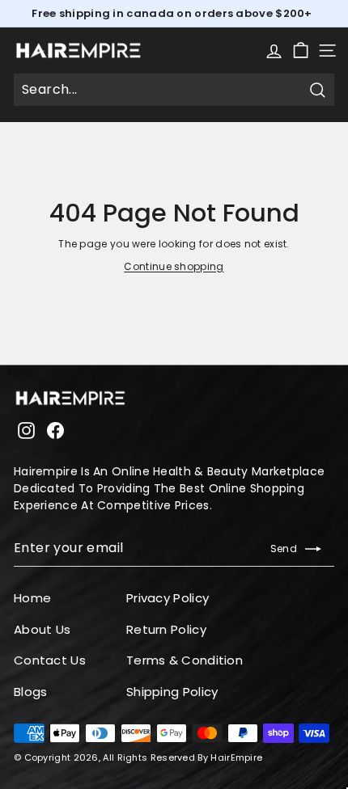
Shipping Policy (172, 691)
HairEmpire (236, 757)
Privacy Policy (167, 597)
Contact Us (50, 660)
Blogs (31, 691)
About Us (42, 629)
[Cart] (301, 50)
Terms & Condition (184, 660)
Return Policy (166, 629)
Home (32, 597)
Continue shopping (173, 266)
